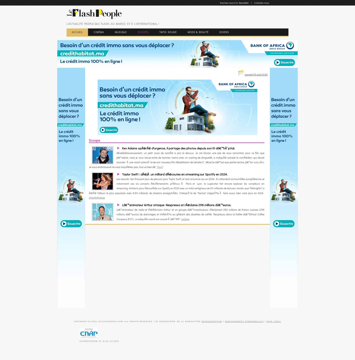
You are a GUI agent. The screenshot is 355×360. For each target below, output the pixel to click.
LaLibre (185, 219)
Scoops (143, 32)
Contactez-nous (261, 2)
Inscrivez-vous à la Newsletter (234, 2)
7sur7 (160, 167)
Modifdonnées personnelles (244, 321)
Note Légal (274, 321)
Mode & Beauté (198, 32)
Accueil (77, 32)
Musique (121, 32)
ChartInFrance (97, 197)
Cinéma (99, 32)
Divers (224, 32)
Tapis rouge (168, 32)
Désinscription (212, 321)
